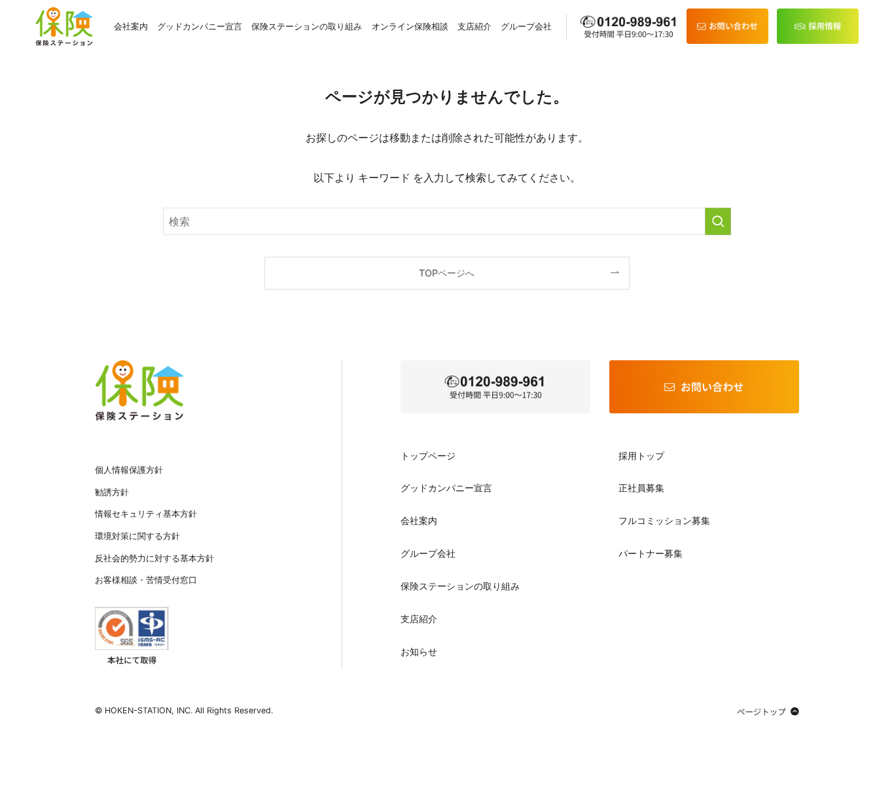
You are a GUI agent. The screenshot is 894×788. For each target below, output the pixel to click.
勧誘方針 (112, 492)
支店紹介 (474, 26)
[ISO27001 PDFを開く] (132, 635)
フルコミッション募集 (664, 520)
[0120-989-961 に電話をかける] (495, 386)
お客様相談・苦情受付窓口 (146, 580)
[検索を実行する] (718, 221)
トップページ (428, 455)
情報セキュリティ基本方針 (146, 514)
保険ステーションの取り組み (306, 26)
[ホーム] (64, 26)
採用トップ (641, 455)
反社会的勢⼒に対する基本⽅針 (154, 558)
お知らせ (419, 651)
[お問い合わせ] (728, 26)
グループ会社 (526, 26)
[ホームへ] (139, 390)
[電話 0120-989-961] (629, 26)
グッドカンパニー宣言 (199, 26)
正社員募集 (641, 487)
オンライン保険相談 (410, 26)
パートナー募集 (650, 553)
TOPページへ (446, 272)
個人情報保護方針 (129, 470)
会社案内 (131, 26)
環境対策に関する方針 (137, 536)
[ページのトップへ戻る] (768, 711)
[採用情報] (818, 26)
